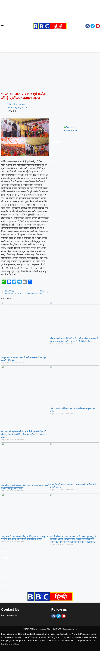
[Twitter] (92, 26)
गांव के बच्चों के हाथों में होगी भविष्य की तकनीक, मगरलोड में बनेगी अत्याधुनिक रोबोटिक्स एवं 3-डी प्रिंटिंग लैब (74, 340)
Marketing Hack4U (60, 135)
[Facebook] (87, 26)
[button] (2, 26)
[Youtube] (98, 26)
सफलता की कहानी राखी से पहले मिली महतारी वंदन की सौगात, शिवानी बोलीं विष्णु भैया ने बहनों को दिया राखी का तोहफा (24, 434)
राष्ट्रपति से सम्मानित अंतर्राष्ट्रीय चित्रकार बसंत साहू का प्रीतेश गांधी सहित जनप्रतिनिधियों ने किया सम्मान (24, 537)
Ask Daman (57, 148)
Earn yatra (56, 155)
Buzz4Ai (55, 162)
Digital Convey (58, 168)
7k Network (57, 142)
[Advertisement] (50, 71)
